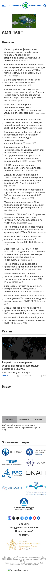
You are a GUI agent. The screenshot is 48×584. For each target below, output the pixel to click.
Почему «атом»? (24, 531)
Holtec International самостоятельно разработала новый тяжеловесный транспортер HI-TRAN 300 (23, 229)
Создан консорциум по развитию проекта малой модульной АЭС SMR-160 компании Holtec (24, 310)
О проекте (24, 524)
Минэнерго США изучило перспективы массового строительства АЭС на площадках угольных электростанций (22, 108)
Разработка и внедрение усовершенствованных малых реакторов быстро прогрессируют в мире (20, 367)
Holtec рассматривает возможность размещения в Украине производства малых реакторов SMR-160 (25, 298)
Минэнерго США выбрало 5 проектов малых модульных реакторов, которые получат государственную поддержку (24, 218)
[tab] (9, 419)
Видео (6, 386)
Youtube (39, 419)
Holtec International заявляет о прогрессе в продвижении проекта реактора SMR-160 (23, 266)
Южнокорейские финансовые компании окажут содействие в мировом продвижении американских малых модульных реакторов (22, 55)
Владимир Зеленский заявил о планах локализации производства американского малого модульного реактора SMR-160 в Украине (23, 178)
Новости (8, 42)
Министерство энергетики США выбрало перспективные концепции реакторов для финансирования (24, 205)
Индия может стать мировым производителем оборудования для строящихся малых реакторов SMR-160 (23, 277)
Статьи (7, 331)
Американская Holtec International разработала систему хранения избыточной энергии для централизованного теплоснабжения (22, 137)
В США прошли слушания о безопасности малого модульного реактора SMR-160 (23, 168)
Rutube (9, 419)
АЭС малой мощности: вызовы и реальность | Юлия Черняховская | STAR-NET (22, 427)
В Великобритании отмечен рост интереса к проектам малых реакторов (22, 82)
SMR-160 (11, 32)
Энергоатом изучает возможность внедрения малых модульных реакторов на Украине (23, 289)
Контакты (24, 534)
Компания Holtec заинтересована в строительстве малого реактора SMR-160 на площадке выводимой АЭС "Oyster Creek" (24, 193)
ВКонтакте (24, 419)
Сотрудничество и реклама (24, 527)
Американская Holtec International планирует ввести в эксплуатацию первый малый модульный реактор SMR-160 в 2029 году (23, 123)
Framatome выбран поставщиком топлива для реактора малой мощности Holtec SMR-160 (22, 239)
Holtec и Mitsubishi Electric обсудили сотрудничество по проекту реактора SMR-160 (24, 320)
